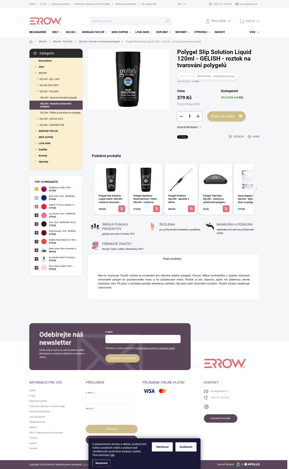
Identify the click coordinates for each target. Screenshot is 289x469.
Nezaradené (45, 60)
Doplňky (43, 149)
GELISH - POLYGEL (49, 91)
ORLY (41, 67)
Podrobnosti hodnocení (224, 76)
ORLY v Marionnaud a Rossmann (46, 432)
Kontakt (33, 448)
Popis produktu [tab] (172, 258)
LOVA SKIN (44, 143)
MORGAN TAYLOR (48, 131)
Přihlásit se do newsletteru (122, 358)
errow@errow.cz (219, 391)
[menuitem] (39, 32)
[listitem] (111, 189)
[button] (91, 189)
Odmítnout (162, 446)
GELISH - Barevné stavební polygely (58, 97)
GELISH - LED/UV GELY (51, 118)
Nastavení (101, 463)
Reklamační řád (37, 422)
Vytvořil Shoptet (225, 464)
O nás (43, 4)
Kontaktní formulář (220, 418)
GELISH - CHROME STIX (51, 125)
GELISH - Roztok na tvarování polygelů (55, 105)
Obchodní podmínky (125, 4)
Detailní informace (187, 127)
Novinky (43, 155)
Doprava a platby (60, 4)
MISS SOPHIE (46, 137)
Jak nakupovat (148, 4)
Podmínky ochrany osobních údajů (92, 4)
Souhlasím (186, 446)
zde (112, 455)
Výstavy (33, 437)
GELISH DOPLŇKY (49, 85)
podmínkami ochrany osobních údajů (155, 348)
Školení (33, 427)
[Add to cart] (121, 208)
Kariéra (33, 443)
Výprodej (43, 161)
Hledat (167, 21)
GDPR (32, 4)
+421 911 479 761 (220, 397)
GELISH (43, 73)
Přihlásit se (111, 428)
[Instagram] (206, 406)
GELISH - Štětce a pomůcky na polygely (60, 112)
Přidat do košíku (223, 116)
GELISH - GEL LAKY (49, 79)
